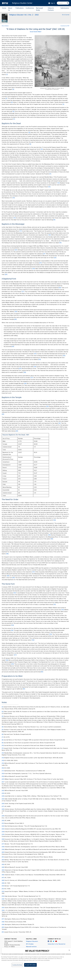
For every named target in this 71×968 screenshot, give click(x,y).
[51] (55, 604)
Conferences (30, 8)
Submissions (65, 8)
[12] (58, 183)
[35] (20, 368)
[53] (12, 625)
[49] (13, 577)
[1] (7, 74)
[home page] (5, 3)
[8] (29, 132)
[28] (16, 311)
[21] (44, 253)
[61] (24, 689)
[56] (33, 640)
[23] (40, 263)
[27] (23, 291)
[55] (50, 634)
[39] (47, 406)
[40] (3, 414)
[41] (59, 423)
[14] (14, 197)
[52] (62, 609)
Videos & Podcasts (51, 9)
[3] (6, 98)
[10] (42, 149)
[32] (64, 355)
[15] (15, 218)
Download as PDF (65, 25)
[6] (13, 111)
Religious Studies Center (22, 3)
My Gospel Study (39, 9)
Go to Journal (65, 14)
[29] (15, 319)
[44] (49, 535)
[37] (32, 377)
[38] (25, 383)
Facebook (48, 941)
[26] (60, 287)
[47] (33, 572)
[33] (39, 359)
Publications (20, 8)
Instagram (51, 941)
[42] (17, 431)
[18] (49, 235)
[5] (63, 104)
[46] (7, 553)
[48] (8, 575)
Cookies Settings (17, 964)
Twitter (53, 941)
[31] (35, 353)
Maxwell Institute (31, 946)
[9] (30, 144)
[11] (50, 174)
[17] (21, 231)
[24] (33, 268)
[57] (15, 655)
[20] (16, 250)
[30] (13, 346)
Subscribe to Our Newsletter (56, 944)
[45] (52, 539)
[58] (7, 660)
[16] (54, 219)
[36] (24, 372)
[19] (60, 242)
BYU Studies (30, 944)
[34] (35, 366)
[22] (55, 257)
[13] (49, 186)
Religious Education (32, 941)
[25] (6, 274)
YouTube (56, 941)
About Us (10, 9)
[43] (54, 520)
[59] (12, 664)
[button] (69, 950)
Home (4, 8)
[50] (14, 593)
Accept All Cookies (30, 964)
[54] (12, 630)
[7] (14, 119)
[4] (12, 102)
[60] (42, 671)
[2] (13, 89)
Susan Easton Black (35, 31)
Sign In (53, 3)
